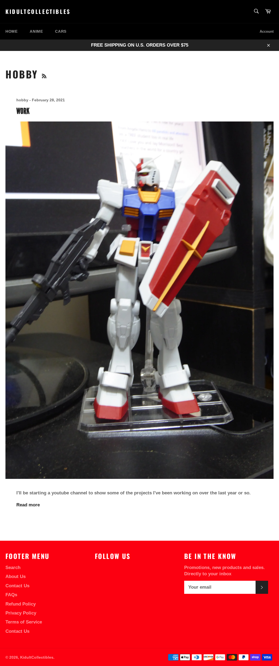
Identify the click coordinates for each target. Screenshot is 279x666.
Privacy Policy (20, 613)
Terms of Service (23, 622)
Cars (60, 31)
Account (267, 31)
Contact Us (17, 585)
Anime (36, 31)
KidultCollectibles (38, 12)
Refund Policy (20, 604)
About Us (15, 576)
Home (11, 31)
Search (12, 567)
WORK (22, 111)
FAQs (11, 594)
